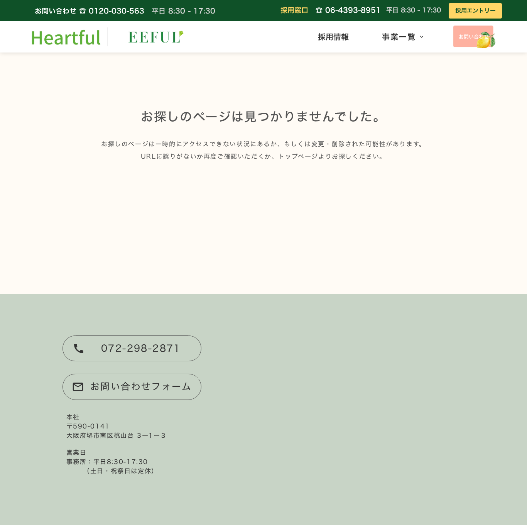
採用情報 (333, 36)
